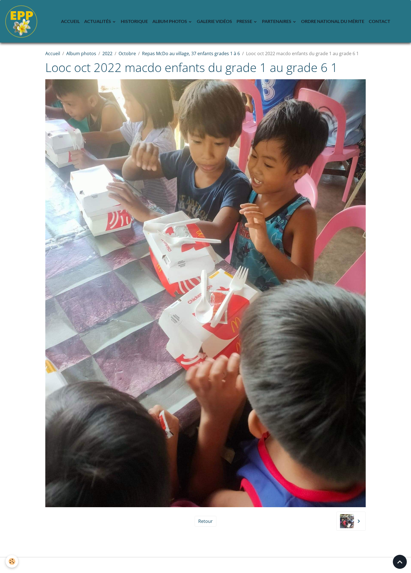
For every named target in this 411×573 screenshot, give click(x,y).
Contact (379, 21)
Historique (134, 21)
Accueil (70, 21)
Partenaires (277, 21)
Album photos (170, 21)
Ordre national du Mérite (332, 21)
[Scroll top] (400, 562)
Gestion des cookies (206, 565)
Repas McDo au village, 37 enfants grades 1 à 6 (191, 53)
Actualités (98, 21)
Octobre (127, 53)
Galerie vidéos (214, 21)
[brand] (22, 21)
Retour (205, 521)
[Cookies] (12, 561)
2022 (107, 53)
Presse (245, 21)
